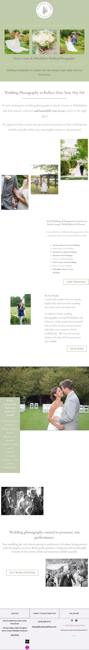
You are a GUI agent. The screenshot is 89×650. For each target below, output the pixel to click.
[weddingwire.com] (74, 635)
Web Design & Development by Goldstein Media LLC (74, 630)
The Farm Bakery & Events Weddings (66, 245)
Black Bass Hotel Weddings (62, 255)
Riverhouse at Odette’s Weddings (65, 252)
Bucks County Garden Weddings (64, 262)
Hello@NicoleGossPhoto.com (44, 627)
